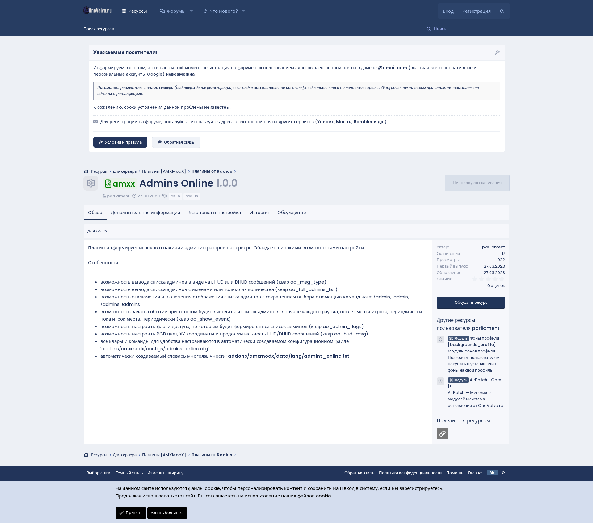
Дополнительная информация (145, 212)
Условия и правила (123, 142)
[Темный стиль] (502, 11)
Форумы (176, 11)
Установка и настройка (215, 212)
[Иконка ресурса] (440, 339)
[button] (191, 11)
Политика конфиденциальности (410, 473)
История (259, 212)
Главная (475, 473)
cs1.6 (175, 196)
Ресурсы (137, 11)
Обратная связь (179, 142)
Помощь (455, 473)
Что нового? (224, 11)
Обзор (95, 212)
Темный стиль (129, 473)
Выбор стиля (98, 473)
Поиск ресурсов (98, 29)
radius (191, 196)
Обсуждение (291, 212)
